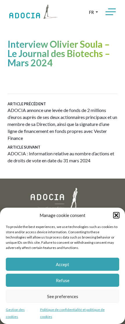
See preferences (62, 296)
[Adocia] (33, 12)
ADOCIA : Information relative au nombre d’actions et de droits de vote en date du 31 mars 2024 (61, 154)
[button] (116, 215)
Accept (62, 264)
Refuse (62, 280)
